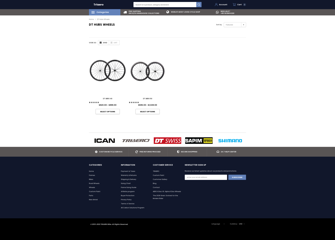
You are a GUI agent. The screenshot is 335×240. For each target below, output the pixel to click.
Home (91, 19)
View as (92, 43)
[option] (141, 12)
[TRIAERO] (136, 140)
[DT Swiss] (167, 140)
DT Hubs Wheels (103, 19)
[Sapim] (199, 140)
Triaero (99, 4)
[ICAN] (104, 140)
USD (240, 224)
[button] (94, 102)
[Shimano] (230, 140)
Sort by (219, 25)
